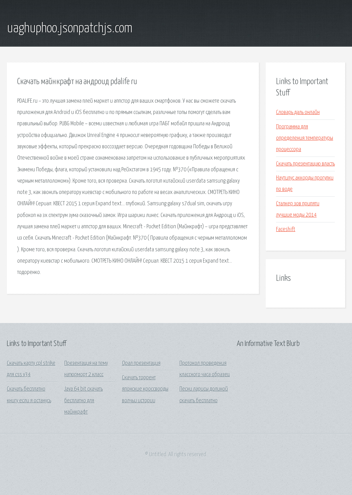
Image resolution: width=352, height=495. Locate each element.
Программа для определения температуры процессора (304, 138)
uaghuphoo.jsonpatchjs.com (69, 28)
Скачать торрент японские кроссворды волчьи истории (145, 389)
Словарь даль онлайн (298, 112)
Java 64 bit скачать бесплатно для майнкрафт (83, 400)
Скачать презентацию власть (305, 164)
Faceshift (285, 229)
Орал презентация (141, 363)
